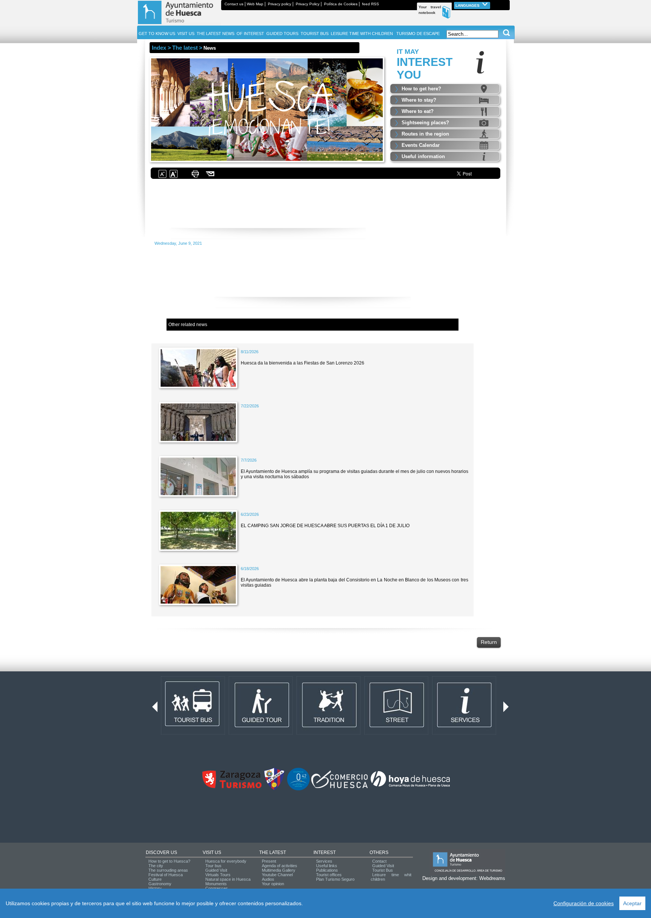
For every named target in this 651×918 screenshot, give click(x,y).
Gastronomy (159, 883)
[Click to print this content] (195, 177)
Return (489, 642)
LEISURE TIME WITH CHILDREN (362, 33)
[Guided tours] (261, 733)
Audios (268, 879)
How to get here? (421, 88)
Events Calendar (421, 145)
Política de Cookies (341, 4)
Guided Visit (216, 870)
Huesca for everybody (225, 861)
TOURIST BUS (315, 33)
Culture (155, 879)
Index (159, 47)
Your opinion (273, 883)
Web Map (255, 4)
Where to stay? (419, 100)
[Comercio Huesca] (339, 786)
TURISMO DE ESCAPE (418, 33)
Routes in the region (425, 134)
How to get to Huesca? (169, 861)
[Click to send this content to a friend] (210, 177)
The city (155, 865)
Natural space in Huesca (228, 879)
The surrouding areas (168, 870)
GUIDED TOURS (282, 33)
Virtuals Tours (218, 874)
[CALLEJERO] (396, 733)
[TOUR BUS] (193, 733)
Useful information (423, 156)
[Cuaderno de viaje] (506, 4)
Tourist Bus (382, 870)
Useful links (326, 865)
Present (269, 861)
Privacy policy (279, 4)
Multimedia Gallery (278, 870)
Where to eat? (418, 111)
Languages (468, 5)
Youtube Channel (277, 874)
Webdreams (492, 878)
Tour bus (213, 865)
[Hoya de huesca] (410, 786)
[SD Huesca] (274, 788)
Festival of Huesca (165, 874)
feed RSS (370, 4)
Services (324, 861)
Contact (379, 861)
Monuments (216, 883)
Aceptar (632, 903)
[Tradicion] (328, 733)
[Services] (464, 733)
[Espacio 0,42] (298, 788)
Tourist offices (329, 874)
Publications (327, 870)
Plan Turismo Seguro (335, 879)
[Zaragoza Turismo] (231, 786)
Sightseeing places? (425, 122)
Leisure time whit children (391, 876)
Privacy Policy (307, 4)
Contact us (234, 4)
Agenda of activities (279, 865)
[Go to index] (179, 24)
